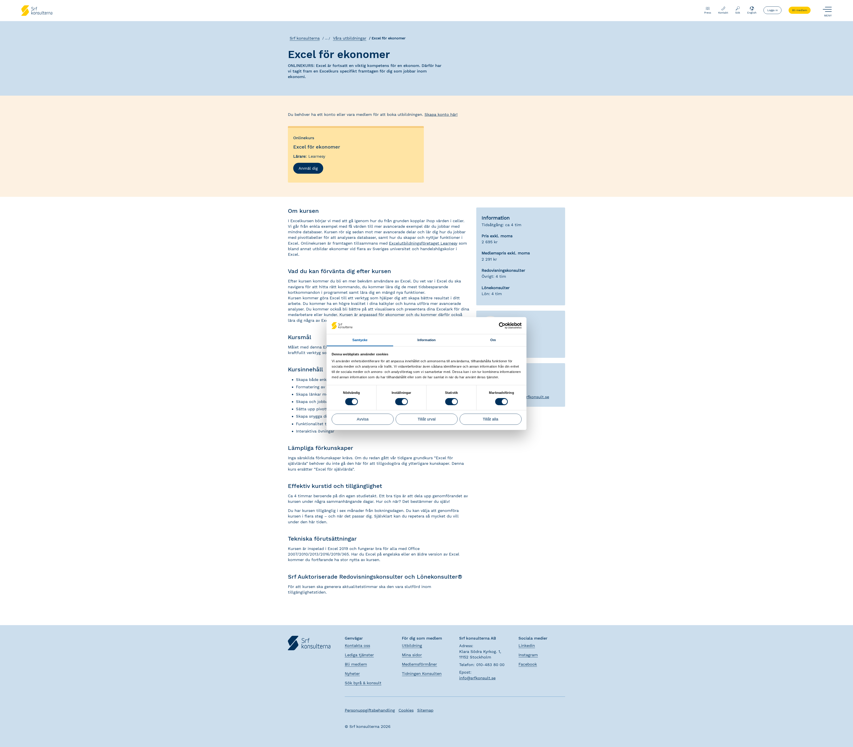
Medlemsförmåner (419, 664)
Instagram (528, 654)
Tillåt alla (490, 419)
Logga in (772, 10)
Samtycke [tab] (360, 340)
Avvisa (363, 419)
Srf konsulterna (305, 38)
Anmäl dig (308, 168)
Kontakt (723, 12)
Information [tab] (426, 340)
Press (707, 12)
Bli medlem (799, 10)
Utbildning (412, 645)
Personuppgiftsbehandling (370, 710)
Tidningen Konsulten (422, 673)
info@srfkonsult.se (477, 678)
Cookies (406, 710)
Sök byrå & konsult (363, 683)
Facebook (527, 664)
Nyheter (352, 673)
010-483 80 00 (490, 664)
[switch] (401, 401)
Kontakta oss (357, 645)
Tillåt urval (427, 419)
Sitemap (425, 710)
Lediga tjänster (359, 654)
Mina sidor (412, 654)
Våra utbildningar (349, 38)
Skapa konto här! (441, 114)
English (751, 12)
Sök (737, 12)
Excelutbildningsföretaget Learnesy (423, 243)
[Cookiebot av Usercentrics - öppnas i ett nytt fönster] (502, 325)
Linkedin (526, 645)
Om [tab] (493, 340)
